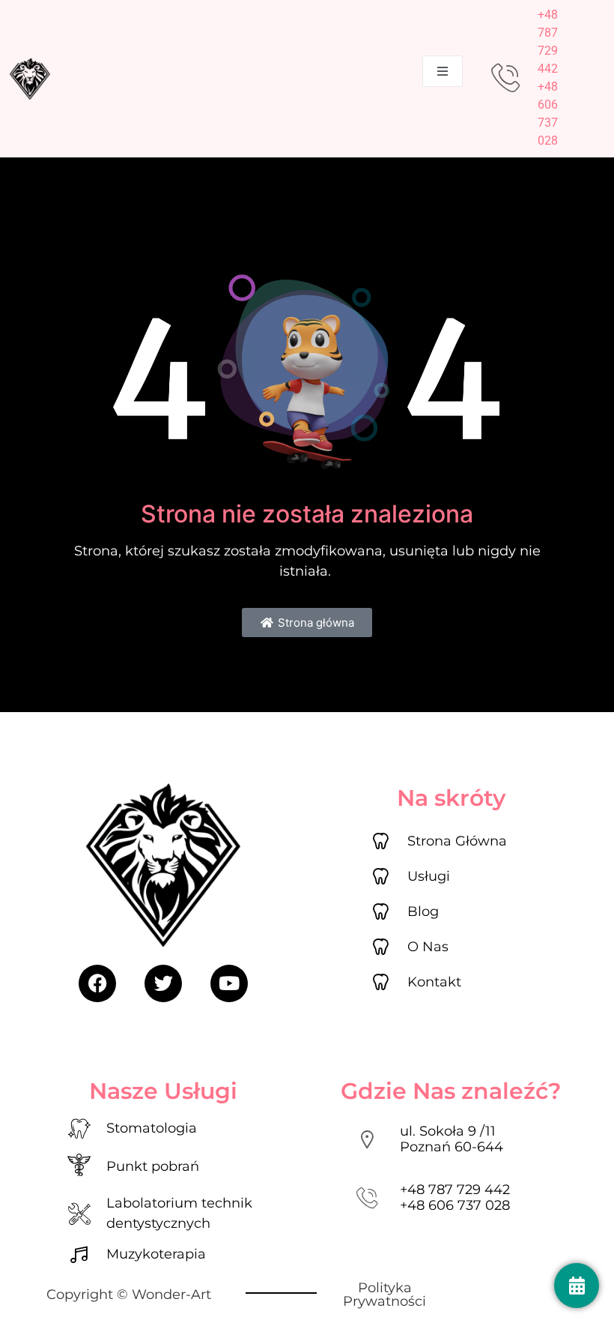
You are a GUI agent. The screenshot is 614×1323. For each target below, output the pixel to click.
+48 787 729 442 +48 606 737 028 (455, 1197)
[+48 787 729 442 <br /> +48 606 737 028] (367, 1198)
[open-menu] (442, 71)
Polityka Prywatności (384, 1295)
